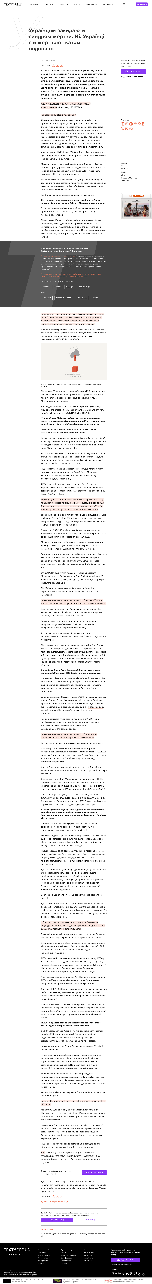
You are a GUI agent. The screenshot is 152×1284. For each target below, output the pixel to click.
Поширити (45, 65)
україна (45, 1202)
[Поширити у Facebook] (53, 65)
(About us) (47, 1250)
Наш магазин (89, 1253)
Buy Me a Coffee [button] (63, 298)
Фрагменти (42, 1255)
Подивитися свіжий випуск (132, 77)
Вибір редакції (43, 1261)
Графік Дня (88, 1255)
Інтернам (64, 1263)
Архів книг (88, 1261)
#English (41, 1263)
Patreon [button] (47, 298)
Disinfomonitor (66, 1261)
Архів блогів (88, 1258)
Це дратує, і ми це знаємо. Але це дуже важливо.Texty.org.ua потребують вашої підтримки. (65, 249)
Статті (40, 1253)
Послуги (64, 1253)
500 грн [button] (57, 287)
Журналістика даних (68, 1250)
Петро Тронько (95, 707)
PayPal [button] (95, 298)
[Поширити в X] (57, 65)
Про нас (41, 1250)
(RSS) (44, 1253)
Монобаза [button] (82, 298)
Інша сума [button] (83, 287)
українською (22, 1274)
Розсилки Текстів (44, 1258)
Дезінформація (66, 1258)
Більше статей (48, 1230)
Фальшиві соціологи (68, 1255)
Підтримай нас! (89, 1250)
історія (54, 1202)
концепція (63, 1202)
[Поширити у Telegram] (61, 65)
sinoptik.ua (125, 180)
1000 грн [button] (69, 287)
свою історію (72, 636)
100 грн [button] (46, 287)
